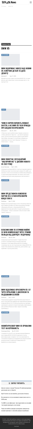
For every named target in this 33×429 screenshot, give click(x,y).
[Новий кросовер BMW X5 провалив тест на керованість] (10, 317)
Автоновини (5, 55)
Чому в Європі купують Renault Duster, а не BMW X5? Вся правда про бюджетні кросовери (15, 125)
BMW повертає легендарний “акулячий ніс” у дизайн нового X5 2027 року (15, 161)
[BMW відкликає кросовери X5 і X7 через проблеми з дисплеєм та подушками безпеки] (10, 281)
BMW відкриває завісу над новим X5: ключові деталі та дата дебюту (16, 71)
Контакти (16, 426)
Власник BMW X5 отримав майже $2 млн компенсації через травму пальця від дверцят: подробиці (16, 232)
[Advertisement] (16, 24)
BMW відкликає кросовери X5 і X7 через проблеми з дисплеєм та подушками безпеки (16, 292)
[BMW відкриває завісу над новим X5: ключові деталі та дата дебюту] (10, 60)
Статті (3, 109)
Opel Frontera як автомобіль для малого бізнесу (15, 393)
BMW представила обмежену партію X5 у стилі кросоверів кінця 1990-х (14, 196)
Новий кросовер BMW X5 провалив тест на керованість (16, 327)
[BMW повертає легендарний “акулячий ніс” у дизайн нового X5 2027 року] (10, 150)
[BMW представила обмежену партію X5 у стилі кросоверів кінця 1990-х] (10, 185)
